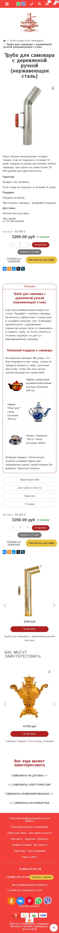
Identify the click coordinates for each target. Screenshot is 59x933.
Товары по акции (21, 845)
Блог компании (36, 851)
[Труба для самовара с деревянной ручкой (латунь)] (29, 591)
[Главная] (4, 41)
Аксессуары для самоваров (26, 41)
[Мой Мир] (14, 269)
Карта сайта (29, 857)
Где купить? (41, 845)
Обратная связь (17, 833)
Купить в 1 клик (29, 252)
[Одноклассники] (9, 269)
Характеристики (29, 480)
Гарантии (29, 496)
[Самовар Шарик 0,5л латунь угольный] (29, 696)
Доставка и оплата (29, 488)
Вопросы (43, 839)
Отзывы (29, 504)
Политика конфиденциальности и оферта (29, 819)
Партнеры (20, 851)
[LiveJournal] (23, 269)
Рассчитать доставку (41, 260)
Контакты (16, 839)
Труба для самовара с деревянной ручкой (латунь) (29, 638)
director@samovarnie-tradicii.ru (29, 885)
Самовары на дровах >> (30, 776)
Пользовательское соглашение (29, 827)
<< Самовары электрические (29, 785)
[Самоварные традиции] (29, 22)
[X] (18, 269)
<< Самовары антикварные (29, 803)
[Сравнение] (47, 4)
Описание (29, 286)
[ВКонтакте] (5, 269)
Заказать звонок (41, 877)
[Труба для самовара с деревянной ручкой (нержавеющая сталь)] (29, 116)
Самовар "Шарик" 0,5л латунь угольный (29, 741)
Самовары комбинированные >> (29, 794)
